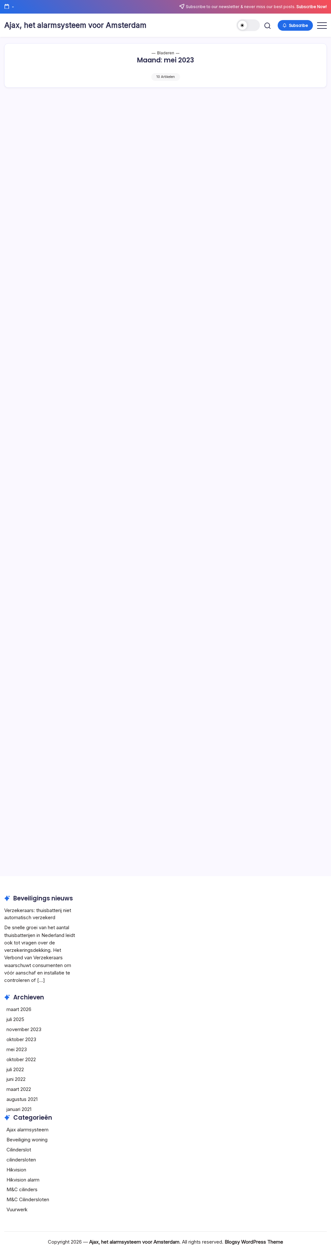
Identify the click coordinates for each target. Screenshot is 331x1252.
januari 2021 (18, 1109)
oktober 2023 (21, 1039)
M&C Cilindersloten (27, 1199)
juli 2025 (15, 1019)
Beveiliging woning (27, 1140)
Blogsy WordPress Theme (254, 1242)
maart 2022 (18, 1089)
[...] (41, 980)
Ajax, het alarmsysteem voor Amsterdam (75, 25)
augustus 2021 (21, 1099)
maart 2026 (18, 1009)
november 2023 (23, 1029)
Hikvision (16, 1170)
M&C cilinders (21, 1189)
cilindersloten (21, 1160)
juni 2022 (16, 1079)
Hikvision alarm (22, 1180)
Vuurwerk (16, 1209)
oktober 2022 (21, 1059)
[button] (248, 25)
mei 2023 (16, 1049)
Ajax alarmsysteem (27, 1130)
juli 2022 (15, 1069)
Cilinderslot (18, 1150)
